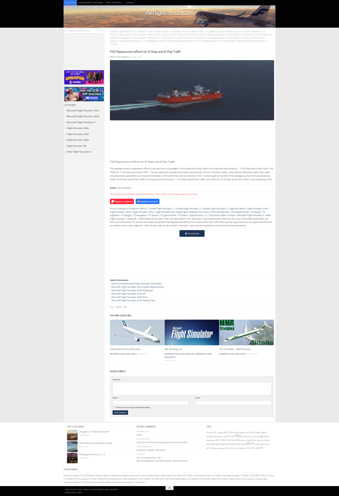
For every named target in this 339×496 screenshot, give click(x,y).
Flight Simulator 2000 (123, 34)
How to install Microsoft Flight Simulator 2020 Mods (136, 283)
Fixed (139, 435)
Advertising (69, 492)
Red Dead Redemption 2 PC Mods (182, 479)
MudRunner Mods (119, 475)
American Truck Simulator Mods (145, 475)
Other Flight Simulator (235, 41)
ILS (226, 440)
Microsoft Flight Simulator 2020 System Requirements (137, 287)
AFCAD (208, 433)
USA (249, 448)
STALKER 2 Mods (258, 475)
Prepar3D (258, 41)
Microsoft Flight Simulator (223, 444)
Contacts (130, 2)
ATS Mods (86, 482)
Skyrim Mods (98, 482)
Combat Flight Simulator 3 (223, 31)
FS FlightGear (182, 37)
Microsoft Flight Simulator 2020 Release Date (133, 300)
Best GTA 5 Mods (220, 479)
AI (212, 432)
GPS (217, 440)
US (246, 448)
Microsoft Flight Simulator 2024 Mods (104, 489)
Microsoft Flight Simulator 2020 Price (129, 297)
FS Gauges (199, 37)
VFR (257, 448)
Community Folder (252, 432)
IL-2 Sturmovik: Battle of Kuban (160, 41)
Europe (118, 307)
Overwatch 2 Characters (133, 482)
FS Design (166, 37)
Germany (248, 436)
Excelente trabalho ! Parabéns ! (151, 450)
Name (116, 398)
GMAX (255, 437)
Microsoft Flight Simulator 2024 (83, 110)
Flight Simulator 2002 (153, 34)
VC (253, 448)
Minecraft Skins (113, 482)
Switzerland (221, 448)
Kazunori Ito (261, 440)
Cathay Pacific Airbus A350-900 (125, 349)
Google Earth (263, 436)
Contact (78, 492)
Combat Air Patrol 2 (122, 31)
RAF (207, 448)
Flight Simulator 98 (211, 34)
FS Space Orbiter (250, 37)
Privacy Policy (144, 407)
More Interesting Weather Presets (95, 443)
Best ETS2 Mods (185, 475)
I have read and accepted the (133, 407)
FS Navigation (215, 37)
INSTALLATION (234, 440)
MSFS (250, 444)
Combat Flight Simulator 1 (153, 31)
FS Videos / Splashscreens (190, 215)
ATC (215, 432)
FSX (125, 307)
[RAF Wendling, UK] (192, 332)
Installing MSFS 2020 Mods (91, 2)
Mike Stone (241, 444)
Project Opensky (265, 444)
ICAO (222, 440)
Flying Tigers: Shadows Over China (246, 34)
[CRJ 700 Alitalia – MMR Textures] (246, 332)
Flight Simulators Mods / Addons (77, 489)
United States (239, 448)
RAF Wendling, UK (173, 349)
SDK (211, 448)
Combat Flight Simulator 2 (188, 31)
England (263, 433)
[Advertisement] (192, 139)
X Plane (141, 218)
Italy (242, 440)
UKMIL (231, 448)
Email (198, 398)
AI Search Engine (71, 475)
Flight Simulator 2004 (182, 34)
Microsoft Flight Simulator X (200, 41)
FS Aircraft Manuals (220, 212)
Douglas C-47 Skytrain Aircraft (94, 431)
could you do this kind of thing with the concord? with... (163, 442)
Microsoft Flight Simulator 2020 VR (128, 293)
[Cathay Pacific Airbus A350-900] (137, 332)
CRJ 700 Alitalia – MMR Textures (234, 349)
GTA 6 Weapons (82, 479)
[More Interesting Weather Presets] (72, 446)
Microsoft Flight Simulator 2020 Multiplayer (132, 290)
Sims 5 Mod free (100, 479)
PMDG (257, 444)
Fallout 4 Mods (254, 479)
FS (229, 436)
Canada (241, 432)
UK (226, 448)
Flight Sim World (253, 31)
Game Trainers (103, 475)
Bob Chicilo (229, 432)
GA (243, 437)
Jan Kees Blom (251, 440)
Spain (215, 448)
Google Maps (210, 440)
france (225, 437)
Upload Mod (70, 2)
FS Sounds (232, 37)
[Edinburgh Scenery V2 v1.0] (72, 458)
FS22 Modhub (87, 475)
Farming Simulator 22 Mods (207, 475)
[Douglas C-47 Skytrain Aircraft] (72, 435)
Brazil (236, 433)
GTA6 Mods (204, 479)
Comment (116, 380)
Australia (220, 433)
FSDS (232, 437)
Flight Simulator (217, 437)
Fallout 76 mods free (154, 479)
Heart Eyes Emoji (238, 479)
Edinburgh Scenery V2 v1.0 (92, 454)
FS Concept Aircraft (146, 37)
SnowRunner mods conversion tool (125, 479)
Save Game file (168, 475)
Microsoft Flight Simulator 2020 (180, 354)
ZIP (261, 448)
